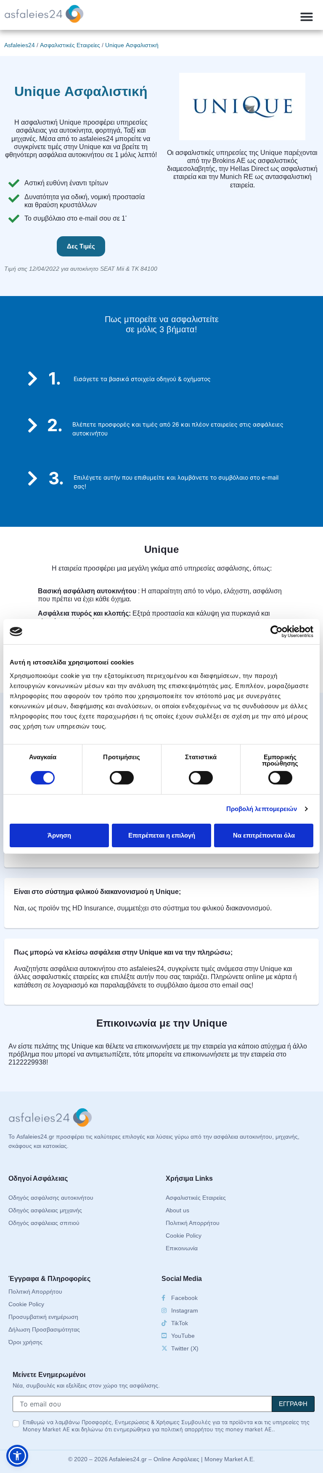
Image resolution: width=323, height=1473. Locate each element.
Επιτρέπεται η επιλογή (161, 835)
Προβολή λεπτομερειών (261, 808)
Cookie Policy (183, 1235)
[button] (307, 17)
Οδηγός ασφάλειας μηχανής (45, 1210)
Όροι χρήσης (25, 1342)
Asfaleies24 (19, 45)
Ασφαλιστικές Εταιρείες (70, 45)
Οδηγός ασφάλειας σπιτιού (43, 1222)
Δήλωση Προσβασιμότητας (44, 1329)
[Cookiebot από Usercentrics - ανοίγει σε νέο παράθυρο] (276, 631)
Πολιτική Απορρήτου (193, 1222)
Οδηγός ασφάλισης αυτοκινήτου (50, 1197)
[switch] (122, 778)
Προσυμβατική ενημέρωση (43, 1316)
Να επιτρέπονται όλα (264, 835)
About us (177, 1210)
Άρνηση (59, 835)
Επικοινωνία (182, 1248)
